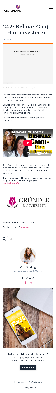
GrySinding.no (35, 382)
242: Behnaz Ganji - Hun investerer (32, 88)
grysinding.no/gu (11, 183)
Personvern (19, 382)
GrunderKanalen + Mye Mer (11, 88)
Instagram (25, 227)
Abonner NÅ (28, 367)
